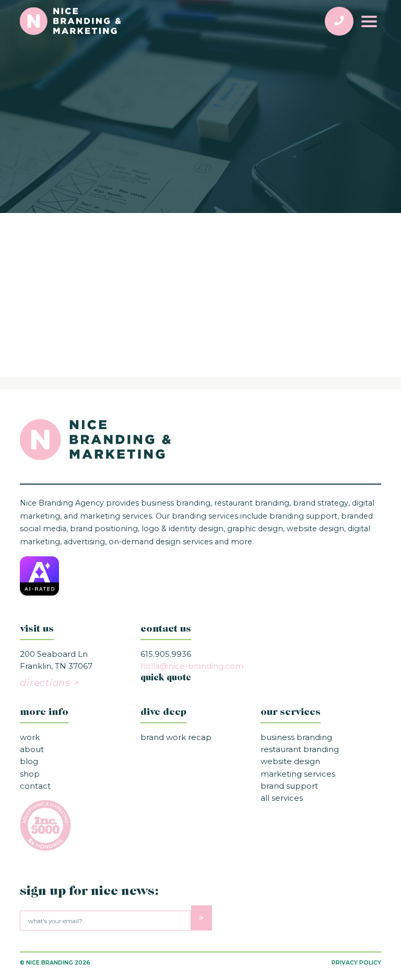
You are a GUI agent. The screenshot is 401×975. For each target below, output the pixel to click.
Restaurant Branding (300, 749)
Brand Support (289, 786)
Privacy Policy (356, 962)
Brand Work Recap (175, 737)
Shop (30, 774)
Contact (35, 786)
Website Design (290, 761)
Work (30, 737)
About (32, 749)
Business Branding (296, 737)
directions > (49, 683)
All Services (282, 798)
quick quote (165, 678)
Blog (29, 761)
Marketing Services (298, 774)
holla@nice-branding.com (191, 666)
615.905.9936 (165, 654)
